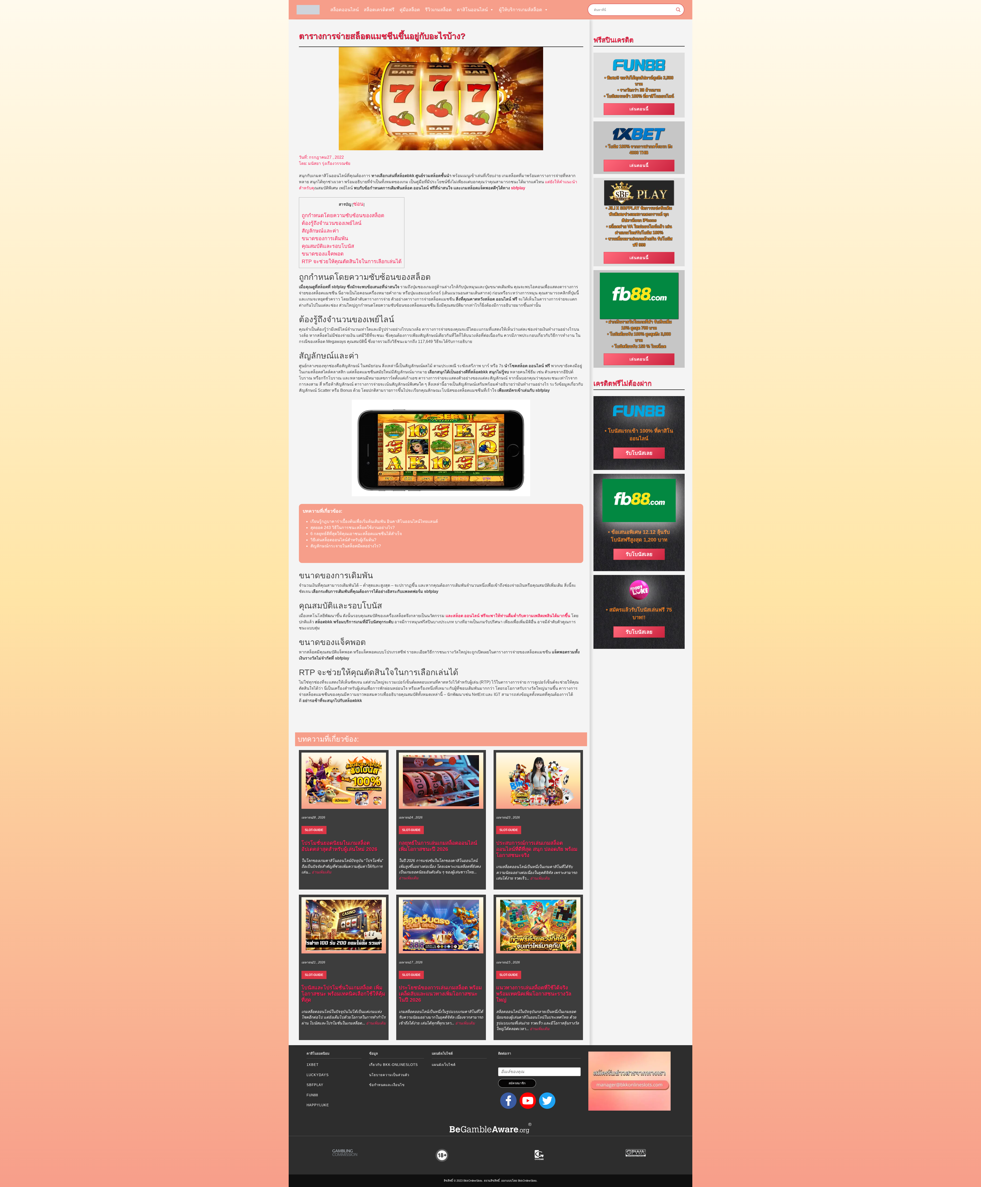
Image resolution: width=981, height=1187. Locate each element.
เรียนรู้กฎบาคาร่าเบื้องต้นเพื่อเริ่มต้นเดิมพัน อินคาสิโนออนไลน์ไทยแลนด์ (374, 521)
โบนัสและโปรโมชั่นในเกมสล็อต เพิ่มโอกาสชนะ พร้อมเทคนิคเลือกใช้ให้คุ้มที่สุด (343, 994)
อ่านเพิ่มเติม (321, 872)
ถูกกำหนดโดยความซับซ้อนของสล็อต (343, 215)
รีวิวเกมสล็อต (438, 9)
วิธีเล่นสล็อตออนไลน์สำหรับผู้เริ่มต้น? (343, 540)
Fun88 (312, 1095)
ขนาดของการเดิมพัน (325, 238)
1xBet (313, 1065)
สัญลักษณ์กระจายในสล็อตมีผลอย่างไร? (345, 546)
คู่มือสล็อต (410, 9)
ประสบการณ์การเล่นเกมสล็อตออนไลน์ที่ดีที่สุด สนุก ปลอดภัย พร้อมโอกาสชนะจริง (536, 849)
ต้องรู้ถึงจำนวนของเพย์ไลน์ (331, 223)
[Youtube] (527, 1100)
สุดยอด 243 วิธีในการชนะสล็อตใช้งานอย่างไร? (352, 527)
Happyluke (318, 1105)
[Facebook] (507, 1100)
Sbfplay (315, 1085)
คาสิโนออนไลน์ (472, 9)
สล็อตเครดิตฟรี (379, 9)
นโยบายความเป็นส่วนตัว (389, 1075)
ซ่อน (358, 204)
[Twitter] (546, 1100)
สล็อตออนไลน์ (344, 9)
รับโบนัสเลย (639, 453)
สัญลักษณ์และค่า (320, 231)
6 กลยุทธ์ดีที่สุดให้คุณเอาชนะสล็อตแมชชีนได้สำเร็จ (356, 534)
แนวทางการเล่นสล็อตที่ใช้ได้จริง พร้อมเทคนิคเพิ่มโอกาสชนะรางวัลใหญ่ (533, 994)
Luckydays (318, 1075)
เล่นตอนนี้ (639, 109)
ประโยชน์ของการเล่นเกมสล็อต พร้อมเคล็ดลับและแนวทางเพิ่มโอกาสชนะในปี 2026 (440, 994)
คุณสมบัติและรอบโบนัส (328, 246)
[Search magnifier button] (678, 9)
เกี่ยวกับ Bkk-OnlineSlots (393, 1065)
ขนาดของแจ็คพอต (323, 254)
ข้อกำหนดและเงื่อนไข (387, 1085)
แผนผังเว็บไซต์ (444, 1065)
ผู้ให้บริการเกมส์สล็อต (520, 9)
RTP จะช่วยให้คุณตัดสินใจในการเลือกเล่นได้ (352, 261)
